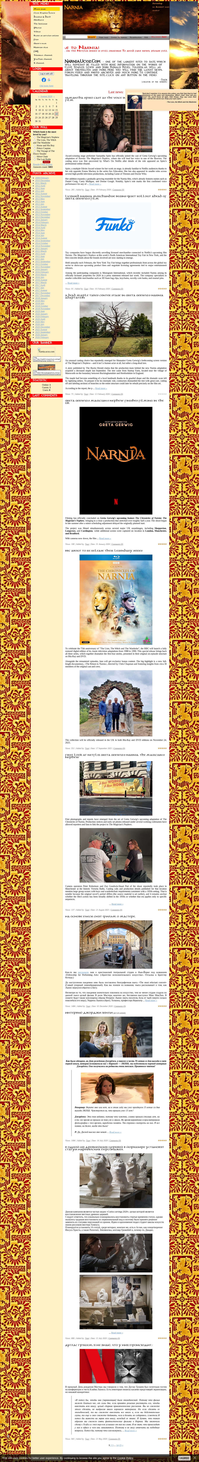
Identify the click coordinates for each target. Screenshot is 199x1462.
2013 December (42, 217)
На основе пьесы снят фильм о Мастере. (100, 916)
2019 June (40, 311)
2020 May (40, 321)
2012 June (40, 188)
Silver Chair (42, 156)
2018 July (39, 303)
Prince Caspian (44, 148)
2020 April (40, 319)
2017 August (41, 290)
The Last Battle (44, 159)
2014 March (40, 225)
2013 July (39, 204)
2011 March (40, 183)
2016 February (42, 272)
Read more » (95, 184)
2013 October (41, 212)
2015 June (40, 256)
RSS (146, 37)
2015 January (41, 248)
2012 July (39, 191)
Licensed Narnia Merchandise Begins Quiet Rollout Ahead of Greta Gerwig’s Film (116, 197)
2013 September (42, 209)
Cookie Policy (125, 1458)
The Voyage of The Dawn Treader (44, 152)
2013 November (42, 214)
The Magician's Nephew (48, 137)
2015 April (40, 253)
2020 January (41, 314)
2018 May (40, 301)
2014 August (41, 238)
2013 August (41, 206)
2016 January (41, 269)
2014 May (40, 230)
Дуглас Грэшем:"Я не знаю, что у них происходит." (109, 1345)
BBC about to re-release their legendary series (104, 551)
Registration (136, 37)
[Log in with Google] (49, 80)
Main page (103, 37)
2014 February (42, 222)
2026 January (41, 335)
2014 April (40, 227)
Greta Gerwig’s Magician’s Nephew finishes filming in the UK (114, 402)
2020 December (42, 327)
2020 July (39, 324)
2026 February (42, 337)
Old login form (46, 86)
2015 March (40, 251)
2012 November (42, 196)
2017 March (40, 282)
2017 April (40, 285)
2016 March (40, 274)
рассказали (83, 972)
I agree (184, 1458)
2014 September (42, 240)
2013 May (40, 199)
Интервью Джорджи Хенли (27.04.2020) (95, 1013)
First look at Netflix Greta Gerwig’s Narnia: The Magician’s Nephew (115, 756)
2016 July (39, 277)
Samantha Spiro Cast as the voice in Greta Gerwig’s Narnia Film (115, 99)
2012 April (40, 185)
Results (36, 164)
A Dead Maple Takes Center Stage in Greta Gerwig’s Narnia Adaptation (114, 297)
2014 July (39, 235)
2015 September (42, 261)
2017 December (42, 295)
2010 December (42, 180)
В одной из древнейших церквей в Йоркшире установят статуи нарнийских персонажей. (114, 1148)
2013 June (40, 201)
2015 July (39, 259)
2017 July (39, 287)
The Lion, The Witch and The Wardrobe (44, 141)
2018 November (42, 308)
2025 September (42, 332)
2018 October (41, 306)
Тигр (87, 190)
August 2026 (46, 96)
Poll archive (46, 164)
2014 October (41, 243)
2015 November (42, 267)
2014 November (42, 246)
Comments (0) (118, 190)
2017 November (42, 293)
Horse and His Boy (45, 145)
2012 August (41, 193)
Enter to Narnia (119, 37)
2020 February (42, 316)
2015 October (41, 264)
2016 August (41, 280)
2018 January (41, 298)
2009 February (42, 178)
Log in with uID (46, 74)
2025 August (41, 329)
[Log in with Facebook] (44, 80)
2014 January (41, 219)
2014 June (40, 233)
